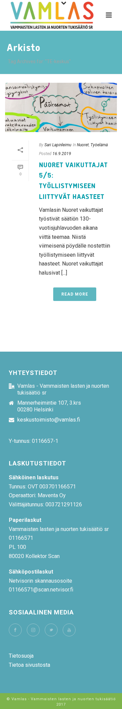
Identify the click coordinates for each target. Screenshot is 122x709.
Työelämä (99, 145)
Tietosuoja (21, 656)
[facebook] (15, 630)
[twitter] (51, 630)
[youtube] (69, 630)
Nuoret (83, 145)
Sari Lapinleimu (57, 145)
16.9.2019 (62, 153)
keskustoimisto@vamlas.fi (48, 420)
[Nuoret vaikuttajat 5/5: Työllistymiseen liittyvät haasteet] (61, 107)
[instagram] (33, 630)
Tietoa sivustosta (29, 665)
